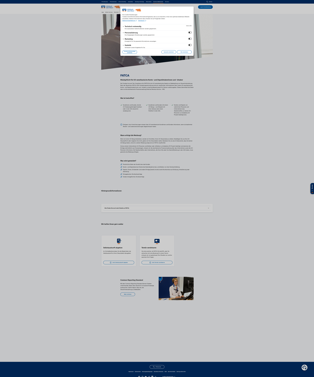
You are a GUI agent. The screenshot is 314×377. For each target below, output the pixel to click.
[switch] (190, 32)
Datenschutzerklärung (128, 20)
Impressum (141, 20)
